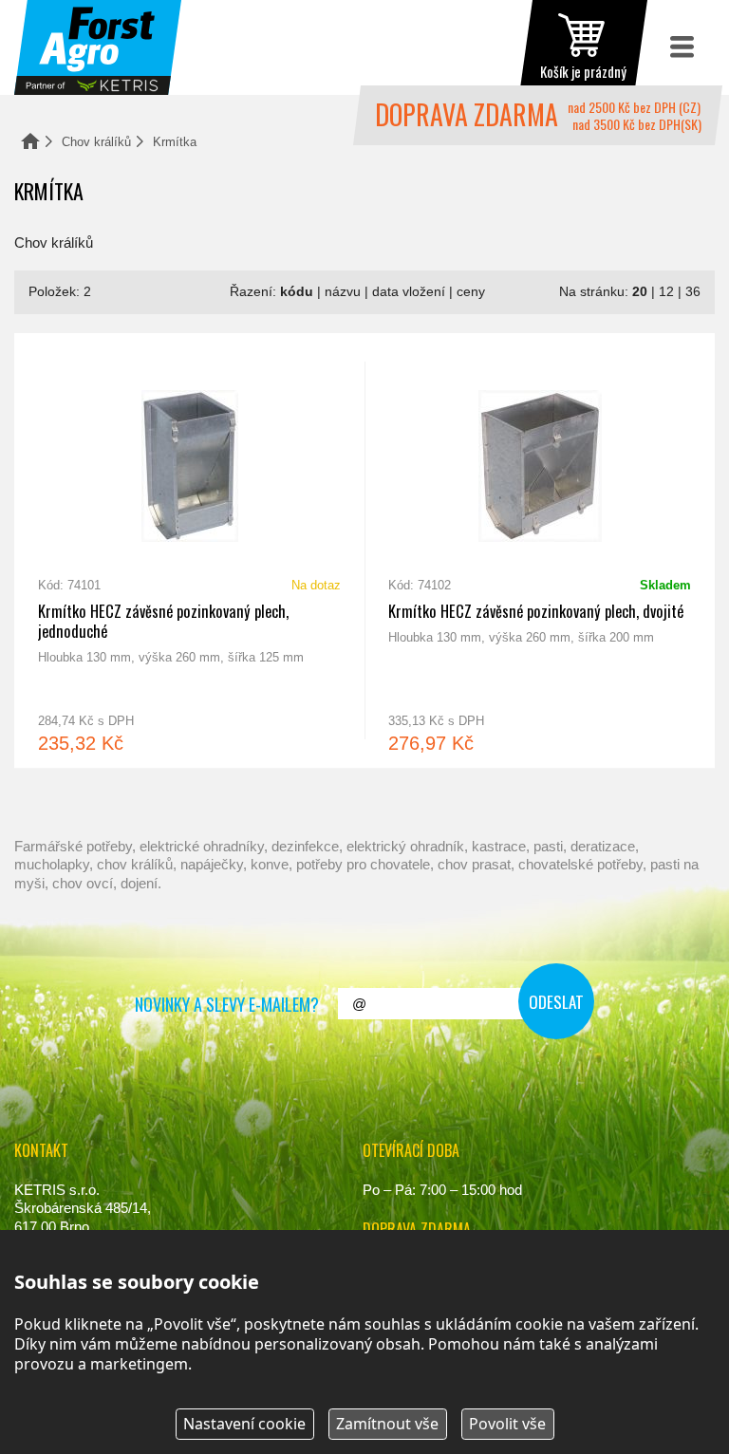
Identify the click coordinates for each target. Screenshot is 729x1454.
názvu (343, 292)
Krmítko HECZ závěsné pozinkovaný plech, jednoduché (189, 550)
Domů (30, 141)
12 (666, 292)
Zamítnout (387, 1423)
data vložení (408, 292)
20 (639, 292)
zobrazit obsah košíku (583, 47)
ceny (471, 292)
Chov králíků (96, 142)
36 (693, 292)
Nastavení (244, 1423)
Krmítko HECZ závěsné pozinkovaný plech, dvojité (539, 550)
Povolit (507, 1423)
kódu (296, 292)
